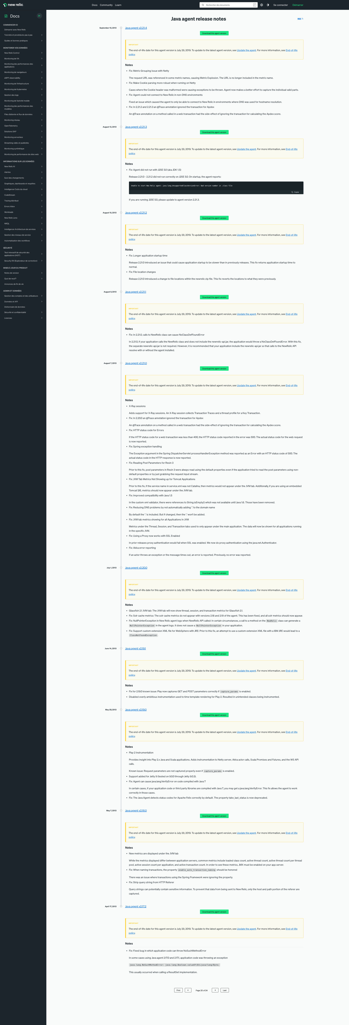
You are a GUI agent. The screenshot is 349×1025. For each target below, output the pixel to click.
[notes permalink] (134, 64)
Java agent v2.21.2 (136, 212)
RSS (299, 19)
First (178, 990)
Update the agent (246, 50)
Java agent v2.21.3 (136, 126)
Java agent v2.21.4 (136, 28)
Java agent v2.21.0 (136, 363)
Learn (118, 4)
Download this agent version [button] (214, 33)
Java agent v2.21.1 (135, 291)
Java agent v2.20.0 (136, 567)
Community (106, 4)
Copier (296, 192)
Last (225, 990)
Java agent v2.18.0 (136, 810)
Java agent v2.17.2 (135, 906)
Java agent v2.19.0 (136, 709)
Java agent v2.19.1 (135, 648)
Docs (94, 4)
